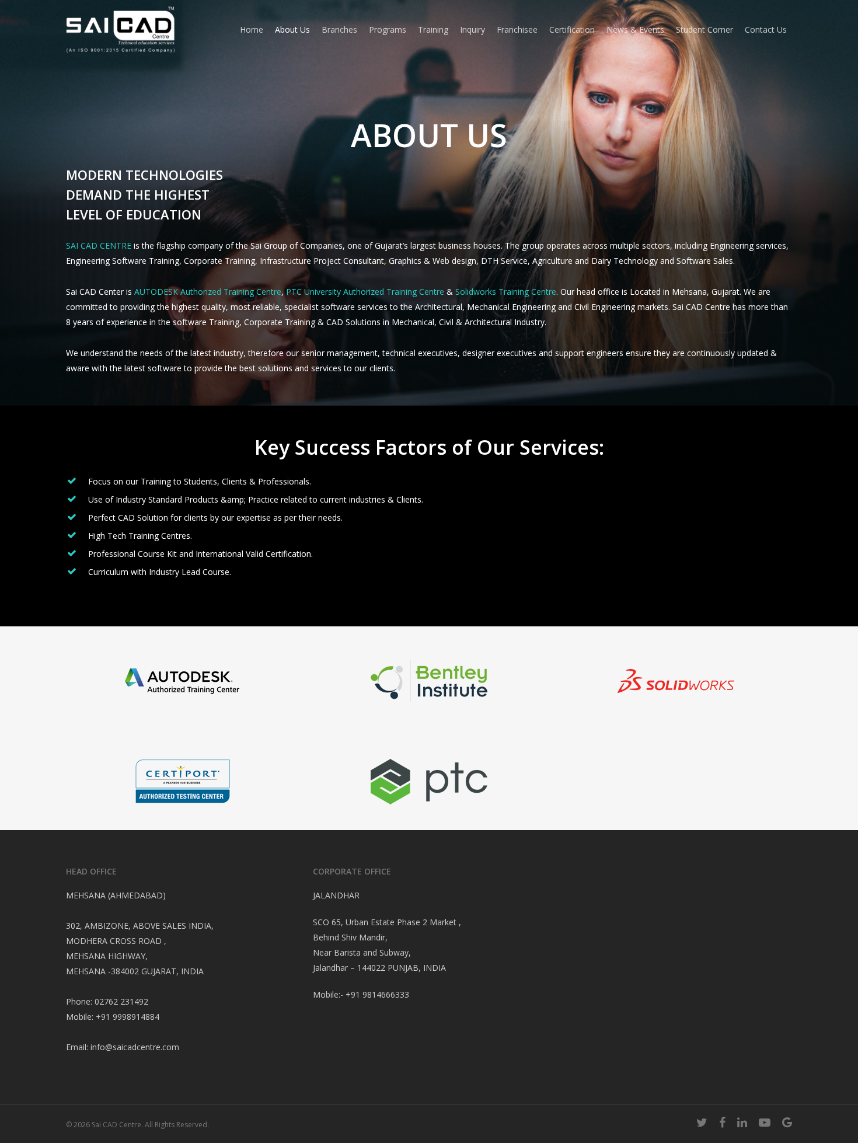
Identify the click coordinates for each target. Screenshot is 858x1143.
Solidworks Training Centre (505, 291)
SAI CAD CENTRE (98, 245)
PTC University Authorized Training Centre (365, 291)
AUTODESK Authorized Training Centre (207, 291)
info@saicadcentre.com (134, 1047)
